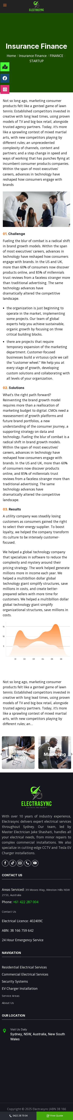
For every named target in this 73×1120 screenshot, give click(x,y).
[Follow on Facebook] (5, 863)
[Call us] (27, 863)
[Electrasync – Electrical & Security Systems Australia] (36, 6)
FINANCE (56, 55)
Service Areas (10, 996)
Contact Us (9, 911)
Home (11, 55)
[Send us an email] (20, 863)
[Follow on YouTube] (35, 863)
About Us (8, 1003)
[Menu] (5, 5)
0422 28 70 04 (20, 1115)
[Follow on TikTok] (12, 863)
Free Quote (56, 1115)
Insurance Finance (33, 55)
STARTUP (37, 61)
